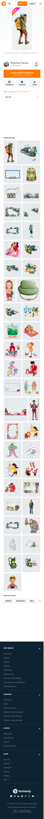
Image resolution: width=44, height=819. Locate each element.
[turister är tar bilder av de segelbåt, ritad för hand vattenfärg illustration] (12, 475)
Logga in (32, 4)
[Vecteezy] (3, 3)
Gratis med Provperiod (22, 73)
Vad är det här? (24, 92)
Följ (36, 65)
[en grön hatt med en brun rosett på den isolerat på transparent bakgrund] (15, 434)
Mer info (8, 97)
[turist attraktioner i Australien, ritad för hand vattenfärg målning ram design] (12, 199)
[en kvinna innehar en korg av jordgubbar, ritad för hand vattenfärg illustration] (12, 713)
